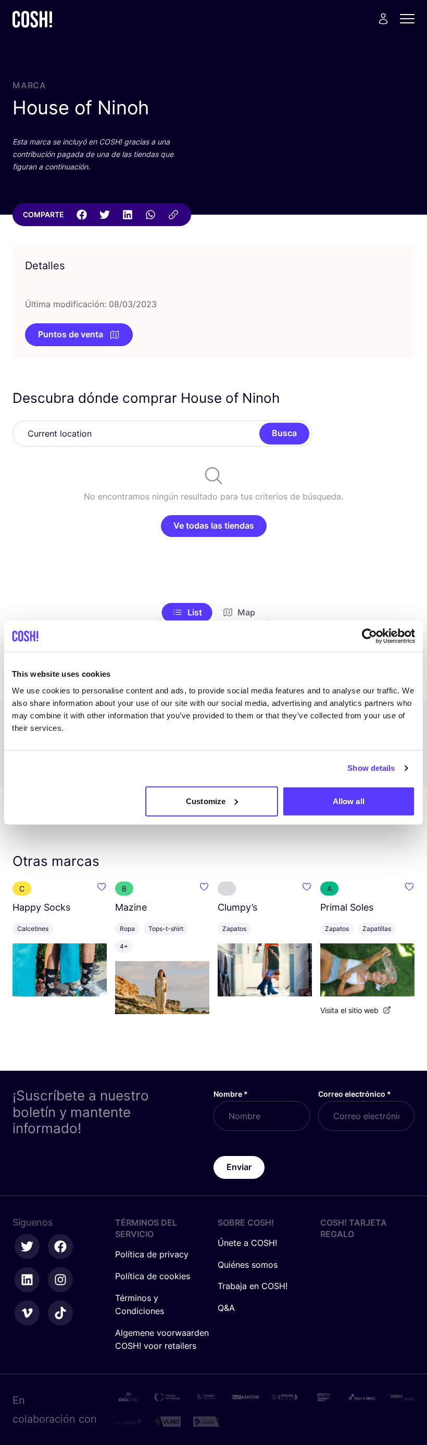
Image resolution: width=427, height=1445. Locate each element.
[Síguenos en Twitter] (27, 1246)
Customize (205, 800)
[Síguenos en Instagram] (60, 1279)
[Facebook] (81, 214)
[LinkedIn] (127, 214)
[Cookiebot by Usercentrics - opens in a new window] (369, 636)
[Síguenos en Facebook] (60, 1246)
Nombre (231, 1093)
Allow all (349, 800)
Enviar (239, 1167)
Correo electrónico (354, 1093)
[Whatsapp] (150, 214)
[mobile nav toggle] (410, 18)
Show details (371, 768)
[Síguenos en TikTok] (60, 1312)
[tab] (187, 613)
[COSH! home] (32, 19)
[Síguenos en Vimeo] (27, 1312)
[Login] (383, 18)
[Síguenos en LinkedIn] (27, 1279)
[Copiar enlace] (173, 214)
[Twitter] (104, 214)
